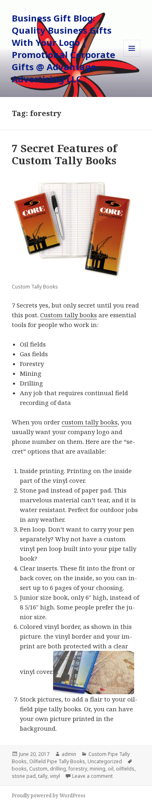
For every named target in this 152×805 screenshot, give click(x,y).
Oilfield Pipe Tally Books (57, 761)
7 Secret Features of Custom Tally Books (64, 154)
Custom (38, 768)
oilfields (125, 768)
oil (110, 768)
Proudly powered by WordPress (49, 795)
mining (97, 768)
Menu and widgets (132, 56)
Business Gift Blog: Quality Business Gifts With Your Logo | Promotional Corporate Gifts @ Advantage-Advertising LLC (63, 48)
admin (69, 754)
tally (42, 776)
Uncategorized (105, 761)
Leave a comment (92, 776)
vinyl (55, 776)
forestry (78, 768)
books (19, 768)
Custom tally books (68, 315)
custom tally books (90, 422)
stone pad (24, 776)
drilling (58, 768)
